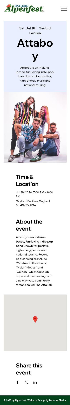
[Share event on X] (26, 382)
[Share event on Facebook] (17, 382)
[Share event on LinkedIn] (35, 382)
